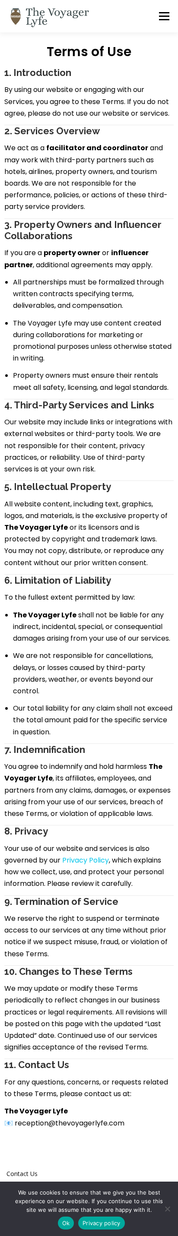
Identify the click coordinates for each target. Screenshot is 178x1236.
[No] (167, 1208)
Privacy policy (102, 1223)
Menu (163, 16)
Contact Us (22, 1174)
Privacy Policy (85, 860)
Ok (66, 1223)
